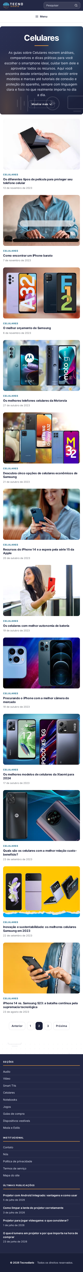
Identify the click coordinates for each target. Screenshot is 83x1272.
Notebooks (10, 1099)
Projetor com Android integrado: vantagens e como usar (40, 1195)
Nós (5, 1154)
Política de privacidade (17, 1161)
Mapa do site (11, 1175)
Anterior (17, 1025)
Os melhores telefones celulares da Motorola (35, 400)
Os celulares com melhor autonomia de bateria (36, 626)
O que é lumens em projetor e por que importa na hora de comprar (40, 1235)
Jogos (7, 1106)
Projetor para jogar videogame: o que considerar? (36, 1220)
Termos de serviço (14, 1168)
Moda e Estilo (11, 1127)
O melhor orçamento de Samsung (27, 328)
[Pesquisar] (76, 5)
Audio (6, 1071)
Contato (8, 1147)
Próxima (61, 1025)
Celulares (10, 174)
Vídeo (6, 1078)
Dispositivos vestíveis (16, 1120)
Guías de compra (14, 1113)
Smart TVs (9, 1085)
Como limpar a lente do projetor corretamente (33, 1207)
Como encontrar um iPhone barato (28, 255)
